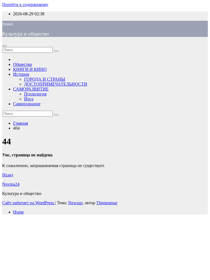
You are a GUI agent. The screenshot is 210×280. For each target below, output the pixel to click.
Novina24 (7, 23)
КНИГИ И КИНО (30, 69)
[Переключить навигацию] (4, 46)
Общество (22, 64)
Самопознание (26, 103)
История (21, 74)
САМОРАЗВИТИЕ (31, 89)
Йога (28, 99)
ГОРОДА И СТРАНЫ (44, 79)
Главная (20, 123)
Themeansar (106, 202)
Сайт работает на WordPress (28, 202)
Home (18, 212)
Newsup (75, 202)
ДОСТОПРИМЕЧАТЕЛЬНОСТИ (55, 84)
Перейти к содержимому (25, 4)
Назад (7, 175)
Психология (35, 94)
